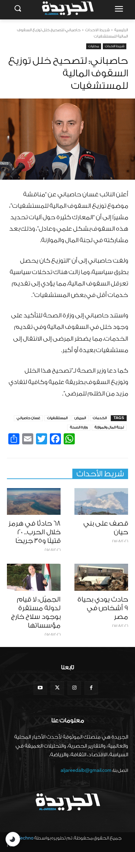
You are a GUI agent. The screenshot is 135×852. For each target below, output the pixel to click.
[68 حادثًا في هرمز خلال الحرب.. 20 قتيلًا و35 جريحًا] (34, 501)
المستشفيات (57, 418)
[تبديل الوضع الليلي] (13, 839)
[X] (57, 688)
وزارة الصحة (79, 427)
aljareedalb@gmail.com (86, 770)
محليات (93, 46)
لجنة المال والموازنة (109, 427)
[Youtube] (40, 688)
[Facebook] (91, 688)
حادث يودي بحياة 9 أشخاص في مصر (103, 608)
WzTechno (22, 838)
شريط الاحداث (97, 30)
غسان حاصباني (28, 418)
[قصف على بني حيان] (101, 501)
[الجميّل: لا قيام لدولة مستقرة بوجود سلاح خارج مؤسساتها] (34, 577)
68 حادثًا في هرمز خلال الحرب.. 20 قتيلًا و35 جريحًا (34, 532)
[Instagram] (74, 688)
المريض (80, 418)
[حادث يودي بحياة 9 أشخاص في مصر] (101, 577)
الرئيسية (121, 30)
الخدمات (100, 418)
